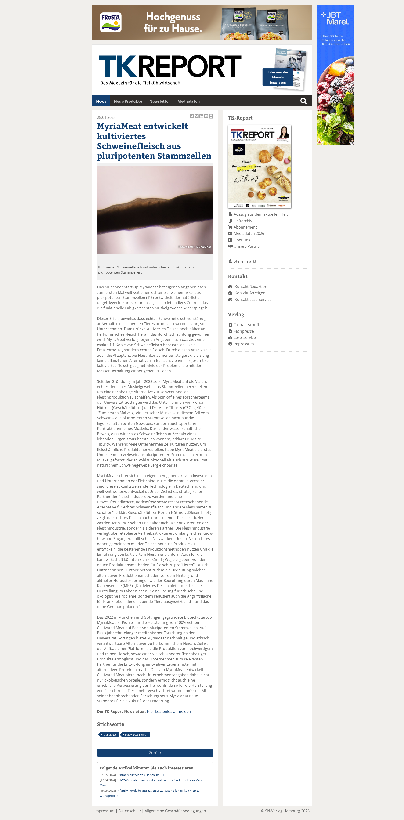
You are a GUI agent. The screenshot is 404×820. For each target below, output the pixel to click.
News (101, 101)
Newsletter (159, 101)
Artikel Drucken (211, 118)
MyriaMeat (109, 734)
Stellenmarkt (245, 261)
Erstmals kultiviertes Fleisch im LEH (141, 775)
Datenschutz (130, 810)
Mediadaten (188, 101)
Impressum (244, 343)
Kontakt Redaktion (251, 286)
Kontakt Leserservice (253, 299)
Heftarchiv (243, 220)
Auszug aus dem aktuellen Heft (261, 214)
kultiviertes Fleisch (136, 734)
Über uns (242, 240)
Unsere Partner (247, 246)
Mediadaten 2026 (249, 233)
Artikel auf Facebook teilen (192, 118)
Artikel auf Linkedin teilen (201, 118)
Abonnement (245, 227)
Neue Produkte (128, 101)
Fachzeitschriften (249, 324)
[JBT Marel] (335, 143)
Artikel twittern (197, 118)
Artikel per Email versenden (206, 118)
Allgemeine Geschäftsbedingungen (175, 810)
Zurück (155, 752)
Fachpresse (244, 331)
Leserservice (245, 337)
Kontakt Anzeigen (250, 292)
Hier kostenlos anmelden (169, 711)
